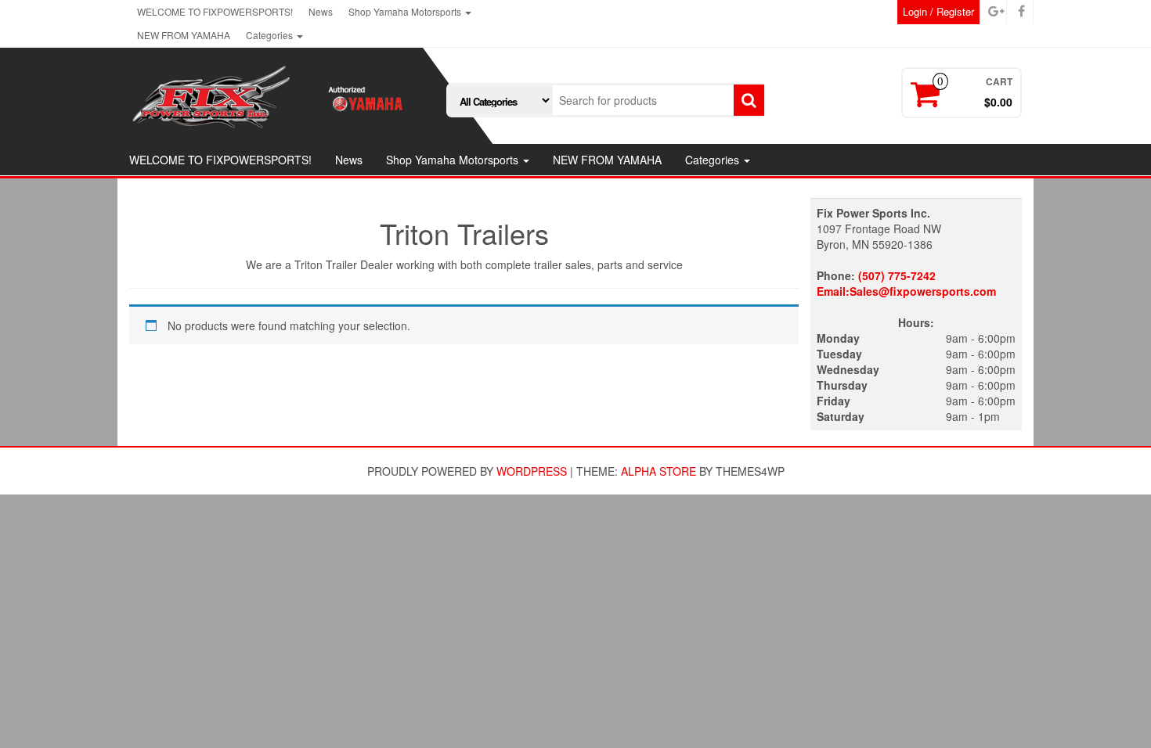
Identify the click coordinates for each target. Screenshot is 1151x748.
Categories (270, 34)
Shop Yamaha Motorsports (406, 11)
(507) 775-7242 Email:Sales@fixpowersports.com (906, 283)
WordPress (531, 471)
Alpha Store (658, 471)
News (320, 11)
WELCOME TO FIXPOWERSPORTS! (215, 11)
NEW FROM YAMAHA (183, 34)
